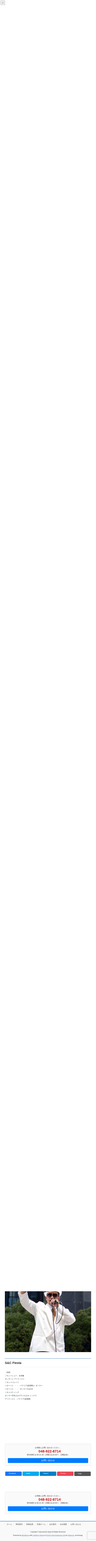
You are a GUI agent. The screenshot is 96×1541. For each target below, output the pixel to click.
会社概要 (63, 1524)
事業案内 (19, 1524)
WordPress (25, 1535)
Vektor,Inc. (71, 1535)
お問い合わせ (75, 1524)
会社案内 (52, 1524)
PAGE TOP (91, 1492)
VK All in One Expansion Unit (56, 1535)
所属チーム (41, 1524)
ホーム (9, 1524)
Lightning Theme (38, 1535)
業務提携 (29, 1524)
